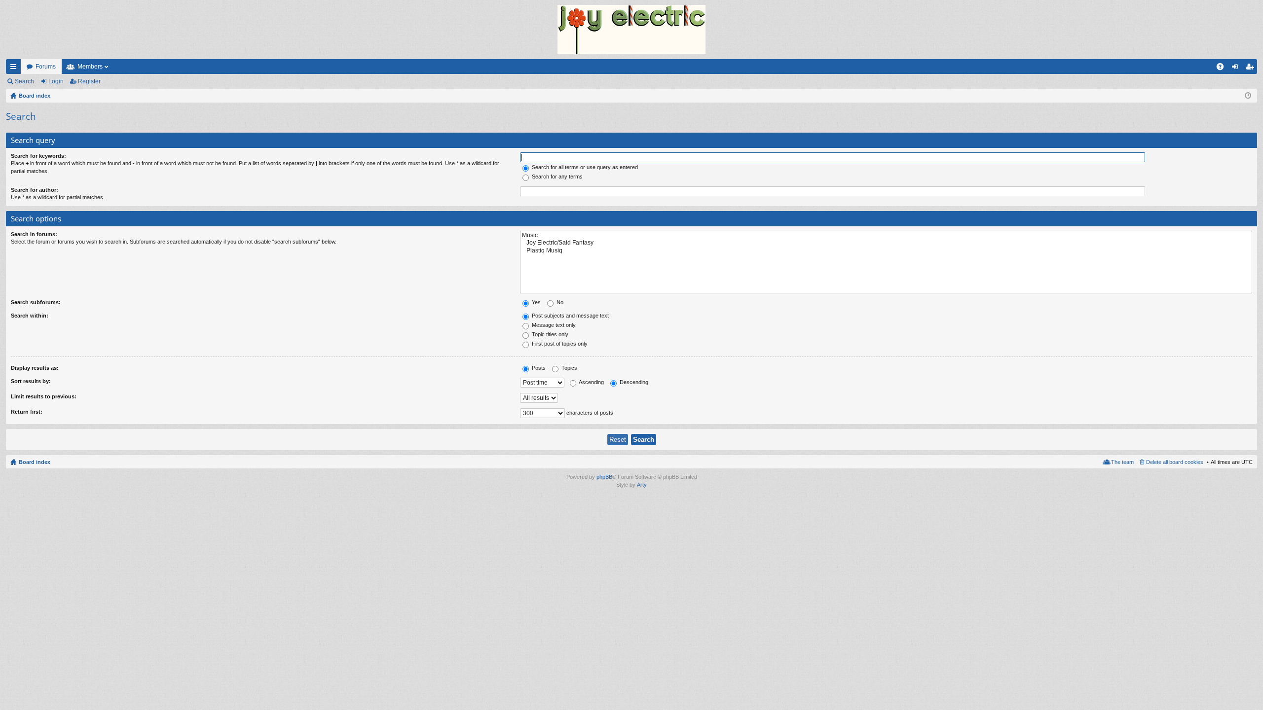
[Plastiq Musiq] (886, 250)
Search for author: (34, 190)
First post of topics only (559, 344)
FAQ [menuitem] (1223, 68)
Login (56, 81)
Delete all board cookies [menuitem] (1174, 462)
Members (90, 66)
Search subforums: (36, 302)
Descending (633, 382)
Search (24, 81)
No (559, 302)
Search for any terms (556, 176)
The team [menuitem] (1122, 462)
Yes (535, 302)
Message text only (553, 325)
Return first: (26, 412)
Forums (46, 66)
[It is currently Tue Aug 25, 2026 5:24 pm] (1248, 96)
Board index (34, 462)
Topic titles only (549, 334)
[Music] (886, 235)
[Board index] (631, 29)
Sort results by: (31, 381)
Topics (568, 368)
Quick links (15, 68)
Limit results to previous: (43, 396)
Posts (538, 368)
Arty (642, 485)
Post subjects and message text (569, 316)
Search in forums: (34, 234)
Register (89, 81)
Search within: (29, 316)
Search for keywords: (38, 156)
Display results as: (35, 368)
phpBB (604, 477)
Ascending (591, 382)
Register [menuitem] (1251, 68)
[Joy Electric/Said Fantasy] (886, 243)
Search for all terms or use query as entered (584, 167)
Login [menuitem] (1236, 68)
